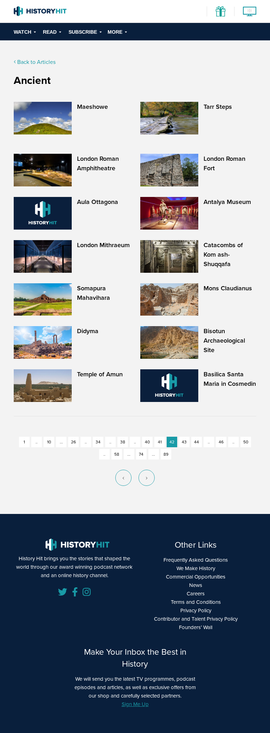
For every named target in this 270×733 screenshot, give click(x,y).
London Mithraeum (103, 244)
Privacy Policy (195, 610)
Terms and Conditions (196, 602)
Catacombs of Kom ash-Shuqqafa (223, 254)
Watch (22, 32)
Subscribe (83, 32)
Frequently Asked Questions (195, 559)
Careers (196, 593)
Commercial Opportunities (195, 576)
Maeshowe (92, 106)
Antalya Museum (227, 201)
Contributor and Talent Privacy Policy (196, 618)
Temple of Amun (100, 374)
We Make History (195, 568)
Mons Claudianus (228, 288)
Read (50, 32)
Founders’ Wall (195, 627)
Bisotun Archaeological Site (224, 340)
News (195, 585)
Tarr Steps (218, 106)
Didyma (87, 330)
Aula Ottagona (97, 201)
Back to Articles (36, 62)
